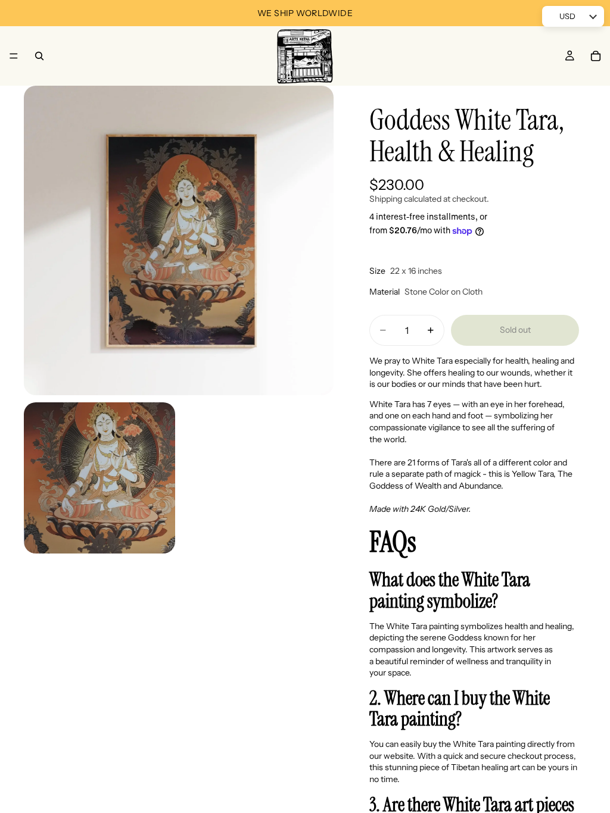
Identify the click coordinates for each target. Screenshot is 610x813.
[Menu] (13, 56)
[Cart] (596, 56)
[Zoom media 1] (179, 240)
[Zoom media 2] (99, 478)
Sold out (515, 329)
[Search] (39, 56)
